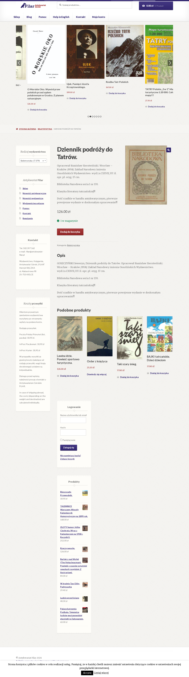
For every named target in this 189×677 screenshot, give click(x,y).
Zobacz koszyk (67, 459)
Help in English (61, 16)
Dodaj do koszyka (27, 98)
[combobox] (33, 161)
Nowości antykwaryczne (34, 193)
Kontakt (80, 16)
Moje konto (98, 16)
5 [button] (96, 116)
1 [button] (88, 116)
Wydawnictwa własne (33, 203)
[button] (168, 150)
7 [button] (100, 116)
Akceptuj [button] (87, 673)
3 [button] (92, 116)
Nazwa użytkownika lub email (73, 415)
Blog (29, 16)
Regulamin (28, 218)
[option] (35, 63)
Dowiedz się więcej (96, 374)
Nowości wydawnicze (33, 198)
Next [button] (170, 63)
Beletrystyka (45, 129)
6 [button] (98, 116)
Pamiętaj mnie (68, 440)
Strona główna (27, 129)
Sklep (17, 16)
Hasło (63, 427)
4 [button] (94, 116)
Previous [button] (19, 63)
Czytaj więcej (101, 672)
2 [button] (90, 116)
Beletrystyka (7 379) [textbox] (32, 160)
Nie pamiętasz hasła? (70, 455)
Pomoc (42, 16)
